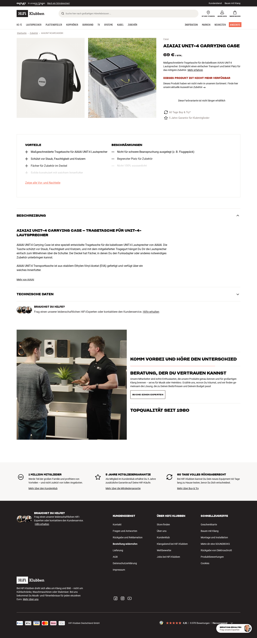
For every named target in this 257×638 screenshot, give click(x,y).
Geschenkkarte (209, 524)
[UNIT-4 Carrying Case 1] (51, 78)
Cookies (205, 563)
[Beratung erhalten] (247, 628)
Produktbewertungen (212, 556)
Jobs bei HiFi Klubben (168, 556)
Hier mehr (70, 3)
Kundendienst (215, 3)
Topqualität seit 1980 (159, 393)
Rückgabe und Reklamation (127, 537)
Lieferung (118, 550)
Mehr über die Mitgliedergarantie (123, 488)
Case (166, 39)
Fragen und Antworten (125, 531)
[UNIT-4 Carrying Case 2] (122, 78)
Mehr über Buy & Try (188, 488)
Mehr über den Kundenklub (43, 488)
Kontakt (117, 524)
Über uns (161, 531)
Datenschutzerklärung (125, 563)
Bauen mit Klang (232, 3)
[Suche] (63, 13)
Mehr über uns (30, 599)
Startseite (22, 33)
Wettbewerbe (164, 550)
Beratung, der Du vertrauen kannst (178, 379)
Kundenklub (163, 537)
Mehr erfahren (195, 70)
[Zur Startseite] (30, 13)
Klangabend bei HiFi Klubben (172, 543)
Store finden (163, 524)
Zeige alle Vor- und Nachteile (42, 182)
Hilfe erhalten (151, 311)
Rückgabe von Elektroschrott (216, 550)
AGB (115, 556)
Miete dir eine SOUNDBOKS (215, 543)
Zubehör (34, 33)
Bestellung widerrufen (125, 543)
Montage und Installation (214, 537)
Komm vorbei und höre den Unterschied (183, 365)
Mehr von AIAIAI (25, 279)
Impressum (119, 569)
